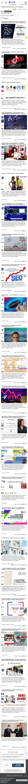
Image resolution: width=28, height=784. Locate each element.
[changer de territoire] (19, 2)
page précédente (23, 9)
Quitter (6, 765)
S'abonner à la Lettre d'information (14, 775)
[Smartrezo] (13, 2)
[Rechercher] (22, 2)
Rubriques (5, 18)
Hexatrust (14, 48)
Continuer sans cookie (18, 765)
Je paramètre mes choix (22, 780)
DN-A (15, 109)
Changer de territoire (23, 4)
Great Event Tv (13, 564)
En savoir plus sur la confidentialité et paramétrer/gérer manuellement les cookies (12, 770)
